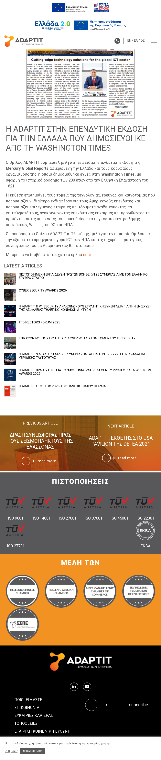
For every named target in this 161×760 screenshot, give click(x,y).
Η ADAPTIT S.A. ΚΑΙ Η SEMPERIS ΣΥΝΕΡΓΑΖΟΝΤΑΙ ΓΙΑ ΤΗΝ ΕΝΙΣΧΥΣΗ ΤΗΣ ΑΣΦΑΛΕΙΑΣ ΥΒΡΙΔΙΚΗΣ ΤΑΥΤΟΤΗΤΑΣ (82, 356)
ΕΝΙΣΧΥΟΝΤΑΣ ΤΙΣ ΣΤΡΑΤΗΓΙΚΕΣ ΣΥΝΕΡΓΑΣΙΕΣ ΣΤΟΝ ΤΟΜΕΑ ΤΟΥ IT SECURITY (77, 338)
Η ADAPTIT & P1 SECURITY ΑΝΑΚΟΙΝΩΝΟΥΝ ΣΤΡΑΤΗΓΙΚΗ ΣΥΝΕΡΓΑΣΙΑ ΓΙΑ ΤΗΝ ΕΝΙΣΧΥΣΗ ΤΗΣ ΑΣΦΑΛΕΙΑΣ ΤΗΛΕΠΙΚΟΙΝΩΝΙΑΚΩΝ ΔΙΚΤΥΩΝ (85, 308)
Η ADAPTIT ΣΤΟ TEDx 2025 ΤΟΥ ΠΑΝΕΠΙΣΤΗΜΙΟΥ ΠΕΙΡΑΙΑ (62, 386)
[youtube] (87, 687)
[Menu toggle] (154, 41)
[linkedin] (74, 687)
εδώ (87, 254)
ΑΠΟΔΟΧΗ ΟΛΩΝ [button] (33, 751)
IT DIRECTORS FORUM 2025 (39, 322)
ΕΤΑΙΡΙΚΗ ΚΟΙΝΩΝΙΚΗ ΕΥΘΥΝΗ (42, 731)
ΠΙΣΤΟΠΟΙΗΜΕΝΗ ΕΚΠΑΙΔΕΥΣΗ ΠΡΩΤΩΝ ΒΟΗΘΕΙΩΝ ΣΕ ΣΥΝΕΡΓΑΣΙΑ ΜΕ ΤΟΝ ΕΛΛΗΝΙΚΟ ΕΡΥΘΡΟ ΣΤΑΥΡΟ (83, 276)
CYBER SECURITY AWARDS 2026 (43, 290)
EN (129, 40)
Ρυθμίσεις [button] (11, 751)
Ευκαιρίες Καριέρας (33, 715)
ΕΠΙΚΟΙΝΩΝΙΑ (26, 708)
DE (143, 40)
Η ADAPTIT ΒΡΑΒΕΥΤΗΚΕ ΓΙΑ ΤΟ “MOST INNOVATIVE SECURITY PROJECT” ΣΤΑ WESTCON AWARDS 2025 (85, 372)
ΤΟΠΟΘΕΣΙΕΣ (26, 723)
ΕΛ (136, 40)
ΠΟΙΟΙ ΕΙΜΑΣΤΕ (28, 700)
